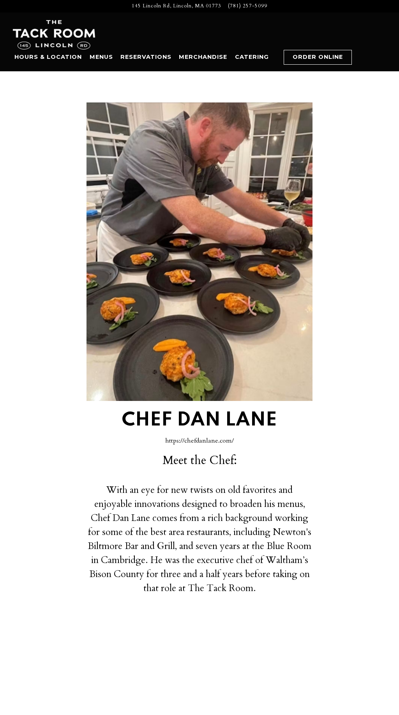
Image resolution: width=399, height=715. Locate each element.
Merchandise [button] (203, 56)
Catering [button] (252, 56)
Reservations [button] (145, 56)
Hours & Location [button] (48, 56)
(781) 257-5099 (247, 5)
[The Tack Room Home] (54, 34)
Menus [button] (101, 56)
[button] (276, 57)
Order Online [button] (318, 56)
